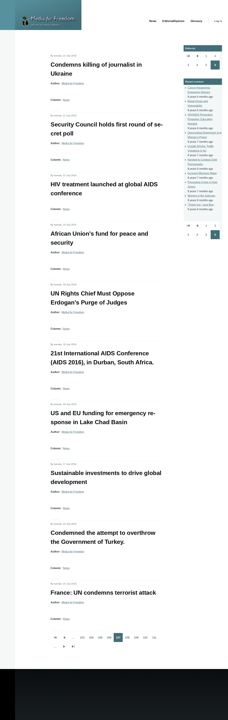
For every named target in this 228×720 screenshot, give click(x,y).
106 (110, 638)
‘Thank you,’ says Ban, (201, 204)
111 (155, 638)
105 (101, 638)
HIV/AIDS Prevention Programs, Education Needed (200, 119)
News (66, 99)
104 (92, 638)
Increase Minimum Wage (202, 173)
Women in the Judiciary (201, 195)
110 (146, 638)
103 (83, 638)
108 (128, 638)
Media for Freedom (73, 83)
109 (137, 638)
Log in (218, 21)
